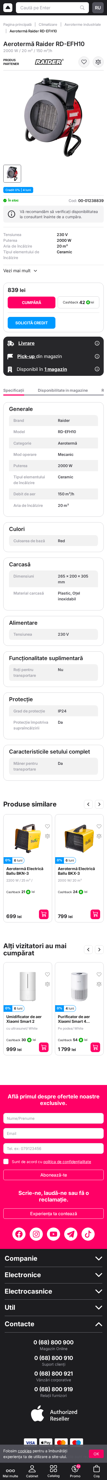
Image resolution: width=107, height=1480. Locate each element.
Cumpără (31, 302)
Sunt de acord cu (51, 1161)
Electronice (23, 1275)
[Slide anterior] (88, 804)
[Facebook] (19, 1234)
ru (98, 7)
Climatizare (48, 24)
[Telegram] (70, 1234)
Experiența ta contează (53, 1213)
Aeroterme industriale (82, 24)
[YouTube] (53, 1234)
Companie (21, 1258)
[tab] (13, 392)
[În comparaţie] (98, 61)
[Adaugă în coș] (44, 914)
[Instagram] (36, 1234)
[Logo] (8, 7)
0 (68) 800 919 (53, 1389)
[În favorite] (83, 61)
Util (10, 1307)
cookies (25, 1450)
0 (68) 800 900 (53, 1342)
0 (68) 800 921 (53, 1373)
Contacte (19, 1324)
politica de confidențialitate (67, 1161)
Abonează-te (53, 1175)
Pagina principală (17, 24)
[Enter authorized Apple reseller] (54, 1413)
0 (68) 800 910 (53, 1358)
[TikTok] (88, 1234)
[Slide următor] (99, 804)
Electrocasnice (28, 1291)
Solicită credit (31, 322)
